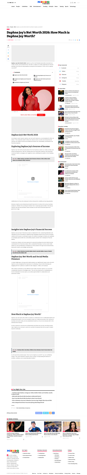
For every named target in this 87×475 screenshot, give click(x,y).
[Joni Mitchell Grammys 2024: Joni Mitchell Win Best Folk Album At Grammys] (61, 172)
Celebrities (68, 103)
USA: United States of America (23, 408)
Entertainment (69, 95)
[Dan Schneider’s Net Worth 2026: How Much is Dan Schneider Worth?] (61, 165)
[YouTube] (10, 2)
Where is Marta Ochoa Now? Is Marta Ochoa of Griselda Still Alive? (72, 92)
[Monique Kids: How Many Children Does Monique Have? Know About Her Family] (61, 155)
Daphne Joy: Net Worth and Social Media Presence (42, 79)
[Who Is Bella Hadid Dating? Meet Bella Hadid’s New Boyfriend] (61, 192)
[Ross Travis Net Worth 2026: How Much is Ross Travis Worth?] (61, 113)
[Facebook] (7, 2)
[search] (72, 3)
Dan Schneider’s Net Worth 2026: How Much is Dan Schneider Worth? (72, 165)
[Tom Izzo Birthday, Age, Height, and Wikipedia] (61, 137)
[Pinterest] (12, 2)
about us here (15, 468)
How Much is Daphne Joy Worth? (21, 82)
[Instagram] (13, 2)
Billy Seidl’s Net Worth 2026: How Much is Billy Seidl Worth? (26, 396)
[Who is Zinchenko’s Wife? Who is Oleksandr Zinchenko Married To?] (61, 148)
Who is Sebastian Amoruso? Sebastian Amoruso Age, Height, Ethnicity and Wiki (32, 400)
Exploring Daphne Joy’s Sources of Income (42, 76)
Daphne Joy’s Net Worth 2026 (20, 75)
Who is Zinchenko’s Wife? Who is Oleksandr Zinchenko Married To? (72, 148)
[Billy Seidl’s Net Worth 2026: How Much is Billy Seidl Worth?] (61, 107)
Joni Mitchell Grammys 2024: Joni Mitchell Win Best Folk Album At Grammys (71, 172)
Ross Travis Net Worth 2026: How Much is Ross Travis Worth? (27, 398)
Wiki (8, 29)
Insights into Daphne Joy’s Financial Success (22, 79)
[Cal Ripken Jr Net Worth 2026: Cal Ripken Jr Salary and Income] (61, 143)
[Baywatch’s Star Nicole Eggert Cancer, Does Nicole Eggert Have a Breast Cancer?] (61, 130)
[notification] (70, 3)
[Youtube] (69, 81)
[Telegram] (15, 2)
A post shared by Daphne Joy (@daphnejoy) (33, 309)
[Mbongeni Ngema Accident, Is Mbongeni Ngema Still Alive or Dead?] (61, 185)
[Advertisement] (43, 16)
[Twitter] (9, 2)
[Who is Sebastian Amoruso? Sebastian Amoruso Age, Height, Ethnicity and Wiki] (71, 426)
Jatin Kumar (10, 39)
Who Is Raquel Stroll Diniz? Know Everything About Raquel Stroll (28, 402)
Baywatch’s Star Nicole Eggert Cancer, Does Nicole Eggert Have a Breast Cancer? (72, 130)
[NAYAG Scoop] (43, 2)
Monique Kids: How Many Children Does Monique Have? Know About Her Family (72, 155)
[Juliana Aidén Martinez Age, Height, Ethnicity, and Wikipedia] (61, 179)
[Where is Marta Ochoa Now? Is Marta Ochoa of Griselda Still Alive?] (61, 92)
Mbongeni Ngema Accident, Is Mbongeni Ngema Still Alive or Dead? (72, 185)
